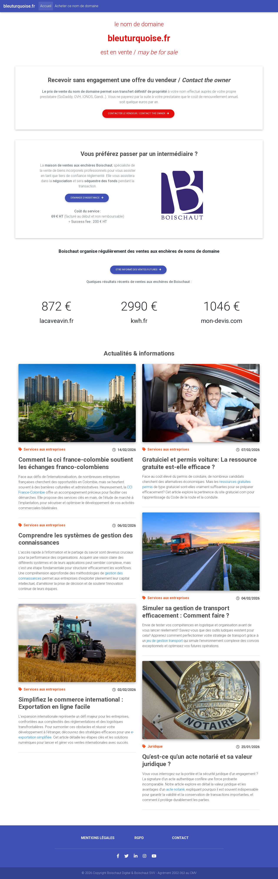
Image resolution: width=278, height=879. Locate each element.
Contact (180, 838)
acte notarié (175, 789)
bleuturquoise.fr (139, 38)
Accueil (46, 6)
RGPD (139, 838)
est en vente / (139, 52)
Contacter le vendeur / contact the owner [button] (136, 113)
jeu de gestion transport (165, 641)
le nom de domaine (139, 24)
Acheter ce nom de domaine (76, 6)
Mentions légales (97, 838)
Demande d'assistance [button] (85, 197)
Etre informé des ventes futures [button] (136, 269)
